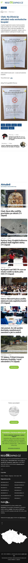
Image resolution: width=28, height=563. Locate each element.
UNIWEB (10, 509)
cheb (3, 125)
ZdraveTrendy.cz (23, 517)
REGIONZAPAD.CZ (5, 485)
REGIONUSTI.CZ (4, 493)
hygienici (11, 128)
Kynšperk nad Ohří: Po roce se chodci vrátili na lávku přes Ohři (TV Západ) (17, 138)
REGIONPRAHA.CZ (5, 490)
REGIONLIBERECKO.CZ (6, 495)
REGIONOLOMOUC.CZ (19, 493)
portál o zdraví (10, 517)
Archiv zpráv (16, 475)
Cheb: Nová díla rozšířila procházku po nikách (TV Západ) (11, 213)
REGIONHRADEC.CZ (5, 498)
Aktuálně (4, 7)
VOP (25, 554)
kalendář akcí (9, 462)
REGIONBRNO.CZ (18, 487)
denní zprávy (5, 460)
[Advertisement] (14, 166)
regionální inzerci (20, 464)
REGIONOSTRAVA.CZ (19, 495)
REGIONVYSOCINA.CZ (19, 485)
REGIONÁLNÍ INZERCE (14, 448)
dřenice (8, 125)
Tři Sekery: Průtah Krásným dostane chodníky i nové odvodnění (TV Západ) (12, 359)
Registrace (11, 475)
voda (19, 125)
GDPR (23, 554)
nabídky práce (15, 462)
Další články (13, 367)
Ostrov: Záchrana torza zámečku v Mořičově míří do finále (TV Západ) (10, 146)
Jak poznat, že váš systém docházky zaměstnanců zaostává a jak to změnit (12, 330)
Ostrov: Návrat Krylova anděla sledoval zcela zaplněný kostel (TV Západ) (13, 300)
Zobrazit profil (14, 422)
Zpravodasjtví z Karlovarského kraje (8, 186)
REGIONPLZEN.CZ (5, 482)
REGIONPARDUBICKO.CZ (20, 482)
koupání (14, 125)
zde (11, 78)
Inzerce (2, 475)
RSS (20, 475)
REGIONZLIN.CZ (18, 490)
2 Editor (5, 11)
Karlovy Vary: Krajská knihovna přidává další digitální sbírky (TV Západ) (14, 242)
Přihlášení (6, 475)
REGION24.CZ (17, 498)
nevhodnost (4, 128)
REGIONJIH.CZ (4, 487)
